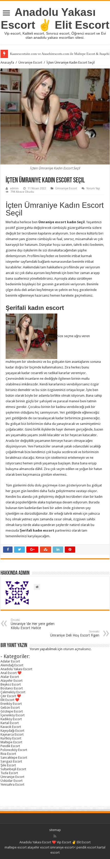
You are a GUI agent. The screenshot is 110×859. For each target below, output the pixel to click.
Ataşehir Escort (12, 680)
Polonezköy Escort (14, 750)
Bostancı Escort (12, 688)
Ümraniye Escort (30, 62)
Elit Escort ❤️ (10, 700)
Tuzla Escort (9, 773)
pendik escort (86, 847)
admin (14, 188)
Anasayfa (7, 62)
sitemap (55, 830)
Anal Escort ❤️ (11, 673)
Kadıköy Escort (11, 719)
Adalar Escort (10, 661)
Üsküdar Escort (12, 781)
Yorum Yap (93, 188)
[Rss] (55, 836)
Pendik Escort (10, 746)
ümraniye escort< (63, 847)
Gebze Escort (10, 707)
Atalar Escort (10, 677)
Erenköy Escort (11, 704)
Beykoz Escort (11, 684)
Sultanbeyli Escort (13, 769)
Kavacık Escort (11, 727)
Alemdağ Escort (12, 665)
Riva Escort (8, 754)
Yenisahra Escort (12, 784)
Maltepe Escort (11, 742)
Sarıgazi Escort (11, 761)
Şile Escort (8, 765)
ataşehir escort (38, 847)
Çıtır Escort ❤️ (11, 696)
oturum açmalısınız (77, 649)
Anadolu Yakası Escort (16, 669)
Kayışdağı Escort (12, 731)
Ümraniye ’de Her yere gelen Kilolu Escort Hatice (32, 624)
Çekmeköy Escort (13, 692)
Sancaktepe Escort (14, 757)
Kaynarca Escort (12, 734)
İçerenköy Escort (13, 715)
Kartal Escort (10, 723)
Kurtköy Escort (11, 738)
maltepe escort (16, 847)
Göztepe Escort (12, 711)
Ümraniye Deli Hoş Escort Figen (74, 633)
